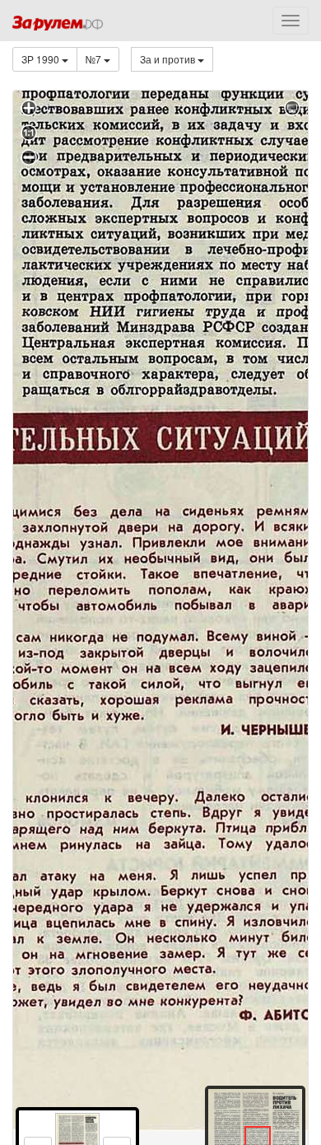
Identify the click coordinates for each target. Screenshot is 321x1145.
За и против (169, 59)
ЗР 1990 (41, 59)
